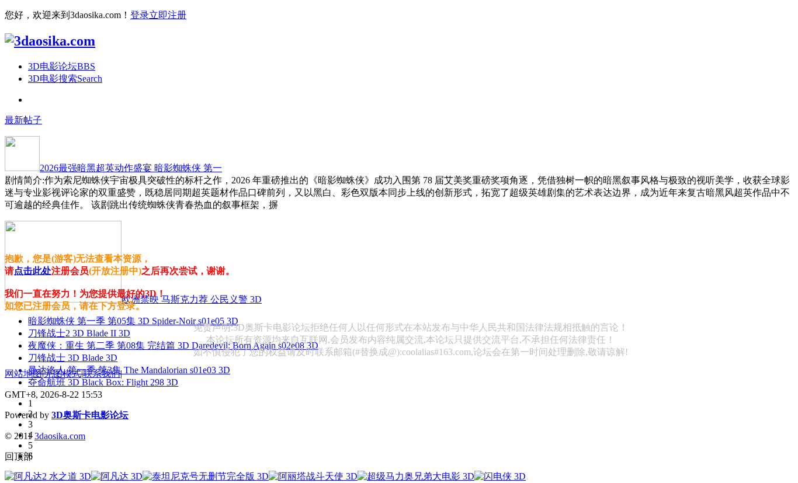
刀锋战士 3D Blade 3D (72, 358)
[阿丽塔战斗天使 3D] (313, 476)
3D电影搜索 (65, 79)
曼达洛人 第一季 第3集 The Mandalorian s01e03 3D (129, 370)
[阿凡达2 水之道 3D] (48, 476)
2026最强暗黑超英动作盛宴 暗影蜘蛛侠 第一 (131, 168)
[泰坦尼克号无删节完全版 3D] (206, 476)
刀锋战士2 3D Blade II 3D (79, 333)
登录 (139, 15)
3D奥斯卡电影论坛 (90, 415)
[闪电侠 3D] (500, 476)
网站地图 (23, 373)
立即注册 (167, 15)
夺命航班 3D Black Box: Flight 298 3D (103, 382)
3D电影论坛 (61, 66)
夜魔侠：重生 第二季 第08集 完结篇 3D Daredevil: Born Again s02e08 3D (173, 345)
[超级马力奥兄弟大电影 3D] (416, 476)
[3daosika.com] (50, 40)
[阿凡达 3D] (117, 476)
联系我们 (101, 373)
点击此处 (32, 271)
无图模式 (62, 373)
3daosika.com (59, 436)
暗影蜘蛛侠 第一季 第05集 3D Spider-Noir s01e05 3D (133, 321)
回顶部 (19, 456)
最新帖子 (23, 120)
